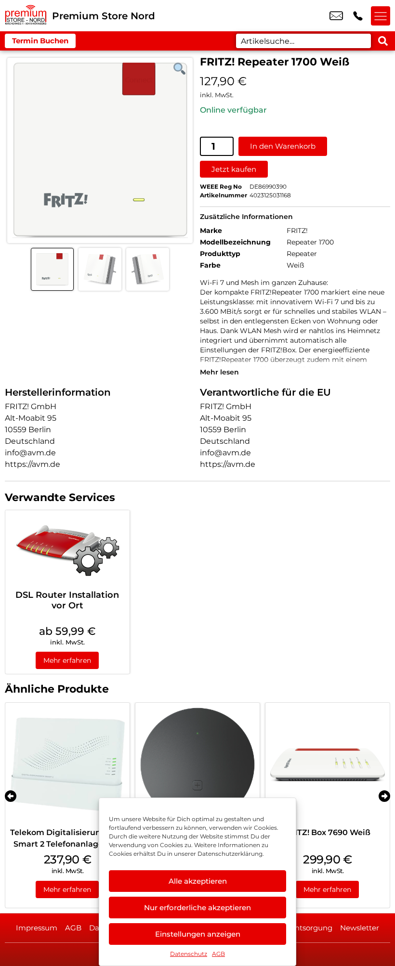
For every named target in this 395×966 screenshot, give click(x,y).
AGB (218, 953)
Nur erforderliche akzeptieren (197, 907)
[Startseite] (26, 15)
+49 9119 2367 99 (358, 16)
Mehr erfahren (67, 660)
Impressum (36, 927)
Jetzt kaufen (233, 169)
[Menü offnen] (380, 16)
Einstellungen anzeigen (197, 934)
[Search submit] (383, 41)
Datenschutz (188, 953)
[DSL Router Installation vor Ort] (67, 547)
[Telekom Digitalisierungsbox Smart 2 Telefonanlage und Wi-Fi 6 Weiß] (67, 765)
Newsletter (359, 927)
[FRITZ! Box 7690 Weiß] (327, 765)
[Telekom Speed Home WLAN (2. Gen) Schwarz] (197, 765)
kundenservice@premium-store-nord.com (336, 16)
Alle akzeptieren (198, 881)
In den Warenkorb (283, 146)
